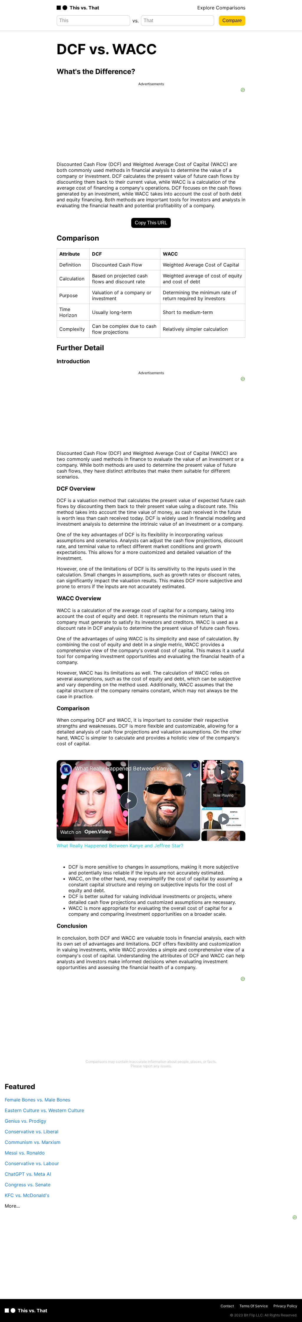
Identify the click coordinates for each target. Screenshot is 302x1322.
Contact (227, 1306)
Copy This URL (151, 222)
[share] (188, 774)
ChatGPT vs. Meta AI (28, 1174)
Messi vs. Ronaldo (25, 1153)
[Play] (223, 819)
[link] (66, 769)
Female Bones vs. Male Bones (37, 1100)
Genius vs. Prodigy (25, 1121)
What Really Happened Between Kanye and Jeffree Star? (127, 768)
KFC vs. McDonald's (27, 1195)
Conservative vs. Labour (32, 1163)
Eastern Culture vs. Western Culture (44, 1110)
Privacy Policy (285, 1306)
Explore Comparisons (221, 8)
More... (12, 1206)
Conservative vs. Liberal (31, 1131)
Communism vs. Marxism (32, 1142)
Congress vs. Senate (27, 1185)
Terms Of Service (253, 1306)
